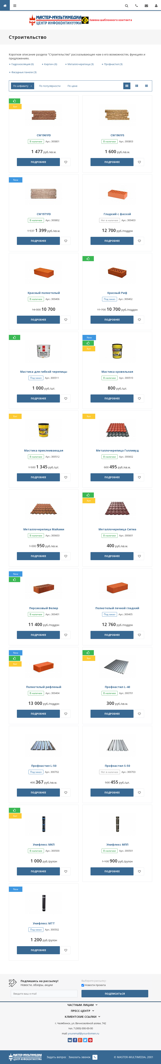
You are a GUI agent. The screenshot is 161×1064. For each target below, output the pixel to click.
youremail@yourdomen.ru (83, 1033)
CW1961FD (44, 135)
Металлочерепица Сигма (117, 529)
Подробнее (38, 162)
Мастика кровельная (117, 371)
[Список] (136, 86)
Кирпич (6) (50, 64)
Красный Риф (117, 293)
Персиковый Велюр (43, 608)
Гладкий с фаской (117, 214)
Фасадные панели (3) (24, 72)
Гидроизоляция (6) (22, 64)
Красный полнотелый (44, 293)
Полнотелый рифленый (43, 687)
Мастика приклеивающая (43, 450)
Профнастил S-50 (117, 766)
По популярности (49, 86)
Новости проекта (95, 985)
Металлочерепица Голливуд (117, 450)
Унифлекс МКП (44, 844)
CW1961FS (117, 135)
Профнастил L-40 (117, 687)
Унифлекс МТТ (44, 923)
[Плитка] (126, 86)
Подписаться (115, 993)
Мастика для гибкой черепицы (43, 371)
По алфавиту (20, 86)
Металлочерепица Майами (43, 529)
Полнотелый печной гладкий (117, 608)
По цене (72, 86)
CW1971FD (44, 214)
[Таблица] (146, 86)
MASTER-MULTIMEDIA (131, 1057)
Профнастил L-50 (43, 766)
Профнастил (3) (113, 64)
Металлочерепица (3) (81, 64)
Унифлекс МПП (117, 844)
